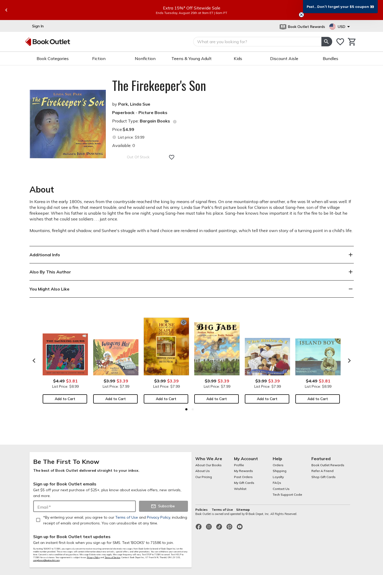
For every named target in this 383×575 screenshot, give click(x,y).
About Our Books (208, 465)
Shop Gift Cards (323, 477)
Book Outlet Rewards (327, 465)
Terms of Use (222, 510)
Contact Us (281, 489)
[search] (326, 41)
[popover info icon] (175, 122)
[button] (340, 6)
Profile (239, 465)
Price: (123, 129)
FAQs (277, 483)
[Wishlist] (340, 42)
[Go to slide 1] (186, 409)
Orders (278, 465)
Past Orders (243, 477)
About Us (202, 471)
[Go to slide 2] (193, 409)
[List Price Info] (114, 137)
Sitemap (243, 510)
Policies (201, 510)
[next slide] (348, 361)
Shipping (279, 471)
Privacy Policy (93, 557)
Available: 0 (123, 145)
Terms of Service (112, 557)
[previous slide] (6, 10)
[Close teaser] (301, 14)
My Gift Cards (244, 483)
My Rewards (243, 471)
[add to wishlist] (171, 157)
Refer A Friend (322, 471)
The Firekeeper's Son (159, 85)
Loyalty (278, 477)
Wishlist (240, 489)
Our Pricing (203, 477)
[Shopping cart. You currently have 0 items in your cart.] (352, 42)
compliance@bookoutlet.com (46, 560)
